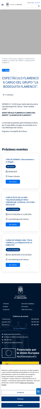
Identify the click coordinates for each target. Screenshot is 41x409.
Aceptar (20, 405)
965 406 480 (35, 325)
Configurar (20, 392)
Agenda (21, 59)
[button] (2, 4)
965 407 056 (35, 322)
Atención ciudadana (27, 304)
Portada (5, 59)
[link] (14, 4)
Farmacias (24, 306)
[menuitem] (11, 304)
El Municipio (13, 59)
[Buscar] (39, 6)
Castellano (30, 2)
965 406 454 (35, 319)
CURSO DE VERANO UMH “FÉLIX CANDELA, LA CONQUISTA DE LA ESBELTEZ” (19, 242)
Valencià (37, 2)
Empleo (5, 306)
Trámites (6, 304)
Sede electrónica (26, 309)
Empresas (6, 309)
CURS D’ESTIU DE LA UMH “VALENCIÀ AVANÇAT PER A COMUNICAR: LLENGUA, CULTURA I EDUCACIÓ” (20, 201)
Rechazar (20, 399)
